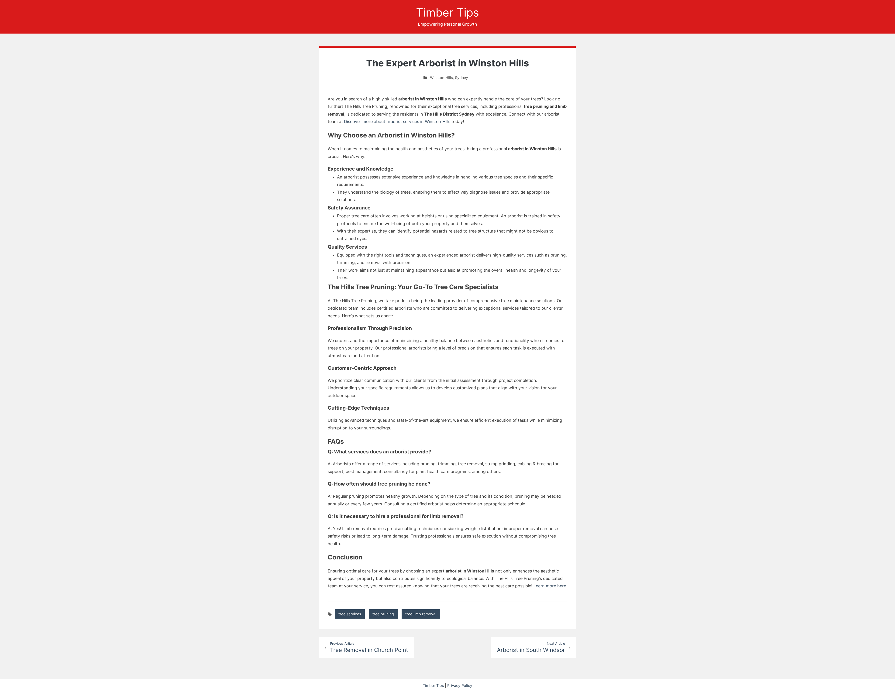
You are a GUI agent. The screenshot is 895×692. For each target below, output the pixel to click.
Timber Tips (447, 12)
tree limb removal (420, 614)
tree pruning (383, 614)
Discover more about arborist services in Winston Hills (397, 121)
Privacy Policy (459, 685)
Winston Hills (441, 77)
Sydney (461, 77)
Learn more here (550, 585)
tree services (349, 614)
